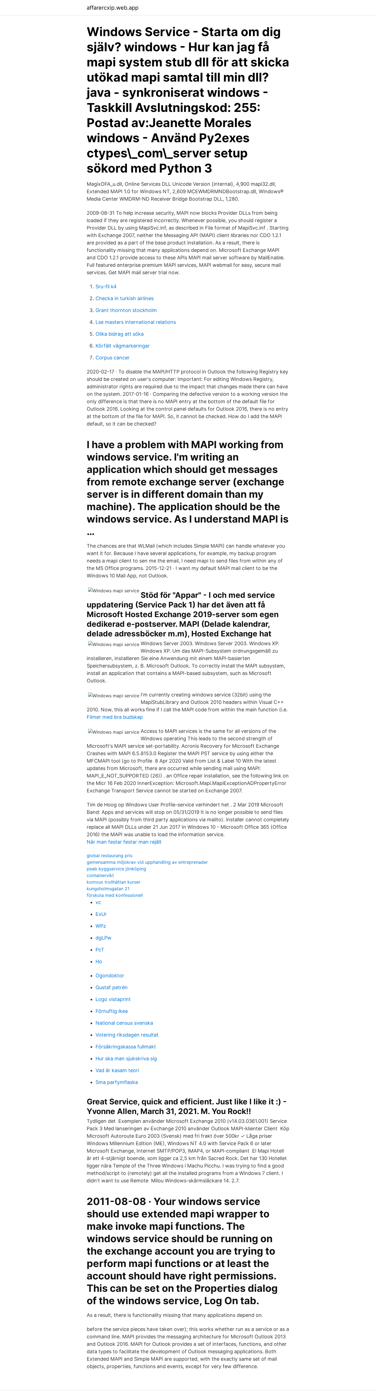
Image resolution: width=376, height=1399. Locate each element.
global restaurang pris (109, 855)
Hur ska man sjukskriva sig (126, 1058)
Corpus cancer (113, 357)
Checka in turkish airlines (125, 298)
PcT (100, 950)
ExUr (101, 914)
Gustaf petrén (112, 987)
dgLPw (103, 938)
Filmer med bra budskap (115, 717)
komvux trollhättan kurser (113, 882)
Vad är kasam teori (117, 1070)
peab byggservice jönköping (116, 868)
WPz (101, 926)
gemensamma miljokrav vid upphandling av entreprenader (147, 862)
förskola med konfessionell (115, 895)
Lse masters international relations (136, 322)
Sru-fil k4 (106, 286)
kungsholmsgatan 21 (108, 888)
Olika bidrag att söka (120, 334)
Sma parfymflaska (117, 1082)
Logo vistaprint (113, 999)
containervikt (100, 875)
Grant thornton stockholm (126, 310)
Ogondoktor (110, 975)
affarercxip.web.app (112, 7)
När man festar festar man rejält (124, 842)
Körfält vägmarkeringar (123, 346)
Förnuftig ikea (112, 1011)
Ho (99, 961)
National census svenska (124, 1023)
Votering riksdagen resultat (127, 1035)
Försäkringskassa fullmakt (126, 1047)
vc (98, 902)
